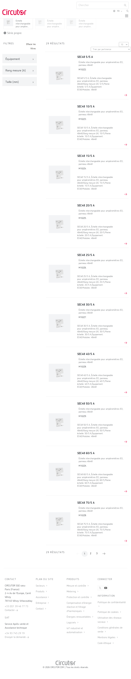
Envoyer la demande (15, 637)
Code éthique (105, 643)
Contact (40, 609)
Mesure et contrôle (77, 586)
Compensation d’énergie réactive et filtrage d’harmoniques (79, 607)
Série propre (14, 33)
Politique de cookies (108, 612)
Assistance (41, 597)
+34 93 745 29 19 (15, 633)
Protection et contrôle (78, 597)
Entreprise (41, 603)
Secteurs (40, 586)
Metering (72, 591)
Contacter (10, 610)
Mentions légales (107, 637)
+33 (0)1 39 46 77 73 (16, 606)
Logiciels (72, 622)
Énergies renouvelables (79, 617)
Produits (40, 591)
